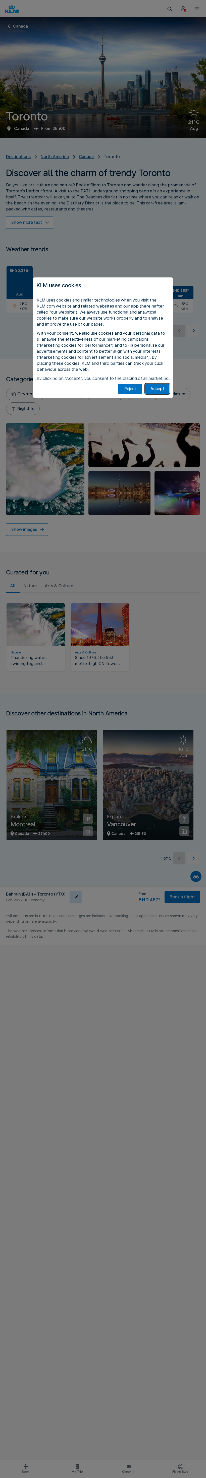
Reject (130, 388)
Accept (157, 388)
